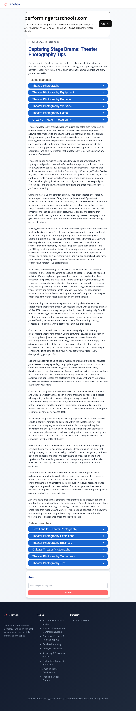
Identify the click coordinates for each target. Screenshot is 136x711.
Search (68, 592)
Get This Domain (105, 24)
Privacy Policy (82, 620)
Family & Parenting (51, 644)
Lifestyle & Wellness (52, 648)
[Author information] (46, 42)
